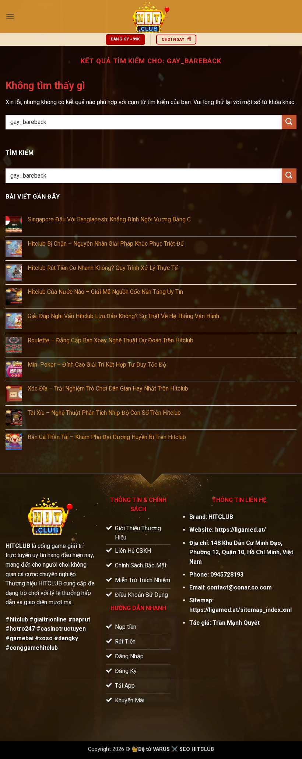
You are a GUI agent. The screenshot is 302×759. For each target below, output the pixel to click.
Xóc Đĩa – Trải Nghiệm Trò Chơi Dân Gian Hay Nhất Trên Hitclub (108, 388)
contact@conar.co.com (239, 587)
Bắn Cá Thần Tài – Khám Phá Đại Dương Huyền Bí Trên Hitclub (107, 437)
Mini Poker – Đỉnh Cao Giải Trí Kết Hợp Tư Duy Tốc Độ (97, 364)
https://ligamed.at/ (240, 529)
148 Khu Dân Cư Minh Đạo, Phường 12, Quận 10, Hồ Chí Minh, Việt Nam (241, 552)
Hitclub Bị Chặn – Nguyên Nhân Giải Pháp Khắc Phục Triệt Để (105, 243)
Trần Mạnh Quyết (236, 622)
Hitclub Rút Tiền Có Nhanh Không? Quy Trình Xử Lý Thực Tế (103, 267)
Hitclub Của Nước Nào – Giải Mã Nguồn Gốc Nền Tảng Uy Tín (105, 291)
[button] (10, 16)
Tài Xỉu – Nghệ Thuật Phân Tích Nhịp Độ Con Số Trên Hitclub (104, 412)
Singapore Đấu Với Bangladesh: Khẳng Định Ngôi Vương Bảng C (109, 219)
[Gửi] (289, 122)
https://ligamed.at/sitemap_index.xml (240, 609)
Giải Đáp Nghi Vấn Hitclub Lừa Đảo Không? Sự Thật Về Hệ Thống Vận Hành (123, 316)
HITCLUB (220, 516)
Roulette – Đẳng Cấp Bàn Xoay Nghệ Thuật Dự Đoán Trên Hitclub (110, 340)
